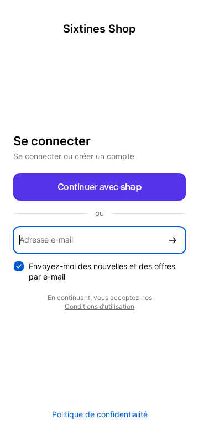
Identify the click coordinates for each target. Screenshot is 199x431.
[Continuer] (172, 240)
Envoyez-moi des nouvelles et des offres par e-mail (102, 271)
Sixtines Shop (99, 28)
